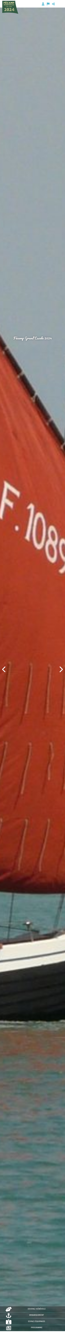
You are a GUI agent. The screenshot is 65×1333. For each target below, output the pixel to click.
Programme (36, 1327)
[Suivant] (61, 669)
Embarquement (36, 1315)
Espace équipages (36, 1321)
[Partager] (53, 4)
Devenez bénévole (37, 1309)
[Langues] (48, 4)
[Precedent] (4, 669)
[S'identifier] (43, 4)
